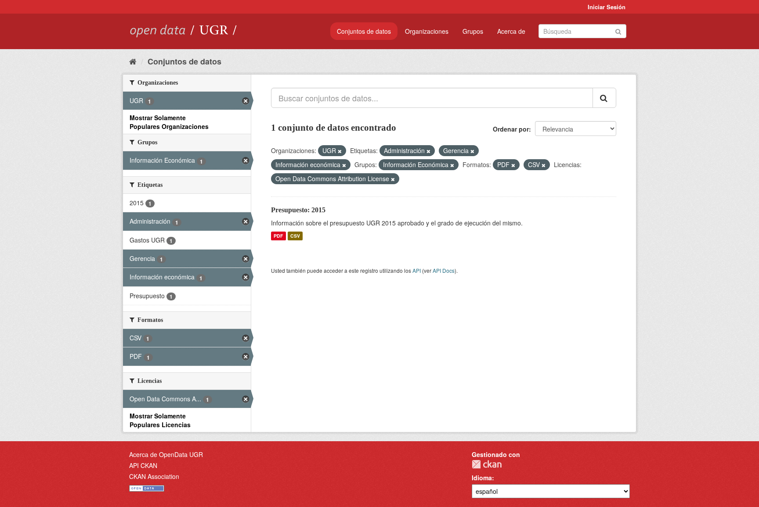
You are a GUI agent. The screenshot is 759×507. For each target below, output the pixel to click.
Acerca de (511, 31)
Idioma (482, 477)
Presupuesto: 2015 (298, 210)
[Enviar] (618, 30)
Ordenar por (511, 129)
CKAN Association (154, 476)
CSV (295, 235)
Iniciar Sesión (606, 7)
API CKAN (143, 465)
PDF (278, 235)
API (416, 270)
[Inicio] (133, 61)
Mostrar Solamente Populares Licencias (160, 420)
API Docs (444, 270)
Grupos (473, 31)
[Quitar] (340, 150)
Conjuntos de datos (364, 31)
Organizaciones (426, 31)
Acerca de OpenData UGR (166, 454)
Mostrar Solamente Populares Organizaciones (169, 122)
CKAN (487, 464)
